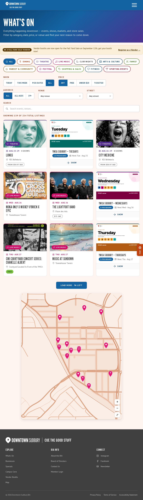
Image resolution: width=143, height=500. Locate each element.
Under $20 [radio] (84, 83)
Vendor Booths (12, 477)
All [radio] (50, 83)
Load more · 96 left (71, 285)
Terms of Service (109, 495)
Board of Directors (58, 461)
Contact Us (55, 466)
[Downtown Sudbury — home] (16, 5)
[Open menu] (134, 5)
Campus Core (11, 471)
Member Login (57, 471)
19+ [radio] (30, 96)
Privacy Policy (95, 495)
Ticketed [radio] (98, 83)
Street (91, 90)
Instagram (105, 456)
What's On (10, 456)
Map (7, 482)
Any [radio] (63, 83)
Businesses (10, 461)
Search (7, 103)
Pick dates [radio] (37, 83)
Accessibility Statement (128, 495)
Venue (41, 90)
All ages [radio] (19, 96)
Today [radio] (9, 83)
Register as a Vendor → (129, 50)
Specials (9, 466)
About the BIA (56, 456)
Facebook (105, 461)
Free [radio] (72, 83)
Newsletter (105, 466)
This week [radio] (22, 83)
